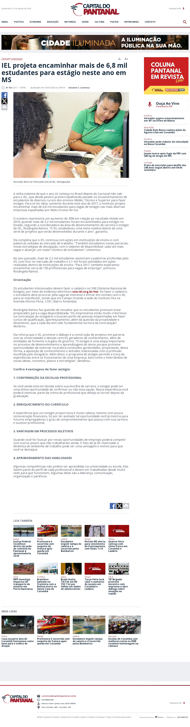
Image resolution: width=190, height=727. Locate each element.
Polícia (114, 21)
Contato (150, 21)
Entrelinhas (131, 21)
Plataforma (171, 717)
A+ (126, 59)
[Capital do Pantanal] (95, 9)
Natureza (70, 21)
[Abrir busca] (185, 22)
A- (119, 59)
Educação (52, 21)
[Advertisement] (166, 195)
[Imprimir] (4, 107)
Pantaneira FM (175, 8)
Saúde (85, 21)
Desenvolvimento (147, 717)
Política (19, 21)
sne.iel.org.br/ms (85, 292)
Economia (35, 21)
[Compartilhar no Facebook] (4, 95)
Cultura (99, 21)
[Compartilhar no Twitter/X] (4, 101)
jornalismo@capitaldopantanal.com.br (59, 696)
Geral (4, 21)
